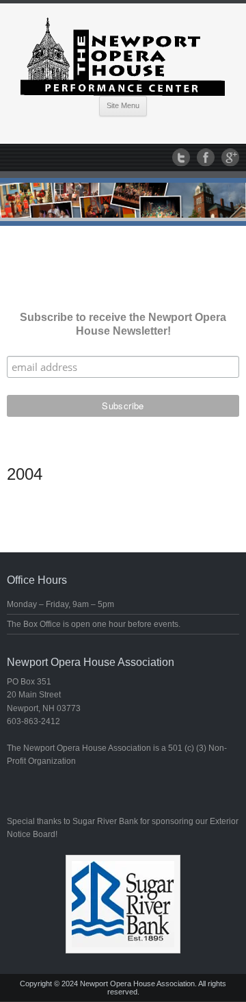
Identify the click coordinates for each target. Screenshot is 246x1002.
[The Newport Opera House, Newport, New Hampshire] (123, 54)
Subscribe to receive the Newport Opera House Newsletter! (123, 324)
